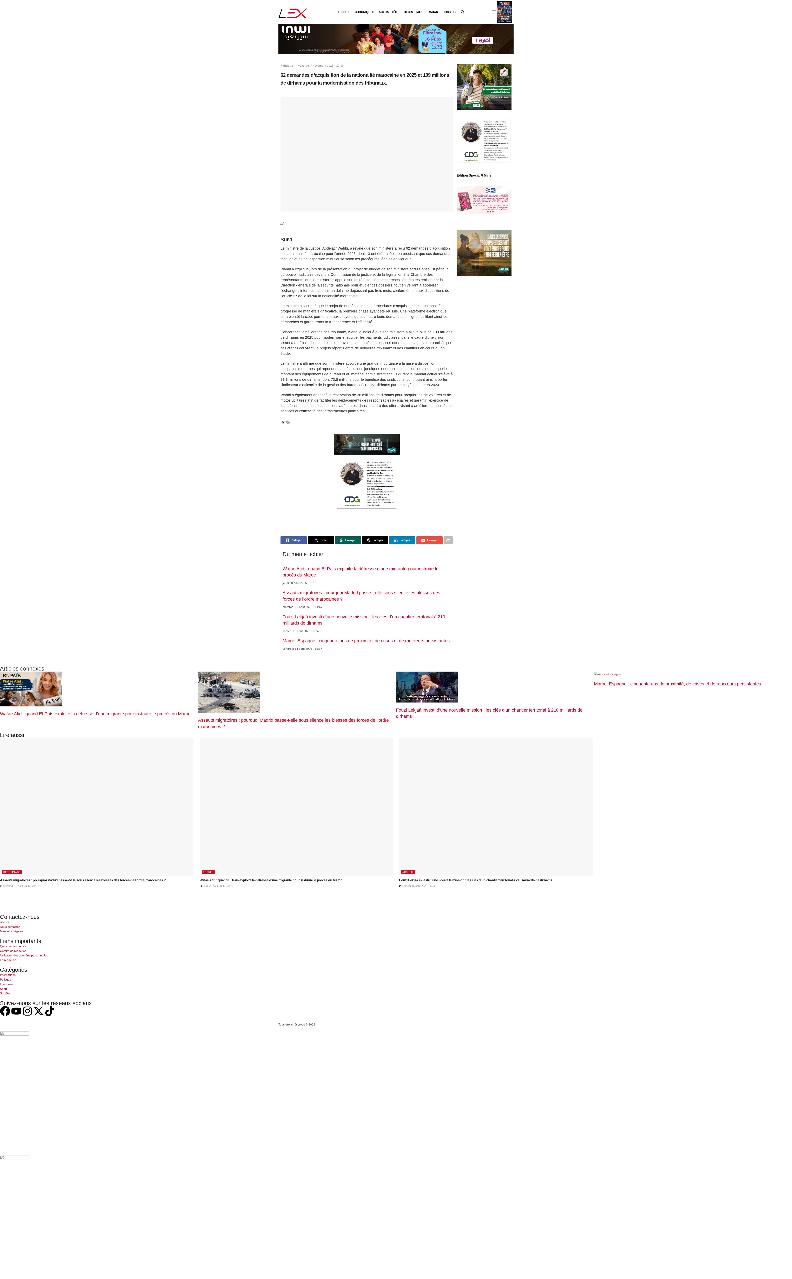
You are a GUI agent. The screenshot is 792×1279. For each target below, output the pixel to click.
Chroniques (364, 12)
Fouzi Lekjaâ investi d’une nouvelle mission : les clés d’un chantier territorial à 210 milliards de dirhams (475, 880)
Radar (433, 12)
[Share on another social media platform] (448, 540)
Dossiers (450, 12)
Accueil (343, 12)
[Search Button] (462, 12)
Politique (286, 65)
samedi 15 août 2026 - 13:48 (418, 886)
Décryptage (413, 12)
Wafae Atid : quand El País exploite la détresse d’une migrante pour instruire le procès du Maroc (95, 713)
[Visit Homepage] (294, 12)
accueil (208, 872)
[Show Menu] (494, 12)
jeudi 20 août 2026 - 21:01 (218, 886)
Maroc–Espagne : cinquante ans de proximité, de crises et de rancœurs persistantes (366, 640)
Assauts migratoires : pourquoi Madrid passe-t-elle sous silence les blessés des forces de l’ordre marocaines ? (83, 880)
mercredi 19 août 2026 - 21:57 (20, 886)
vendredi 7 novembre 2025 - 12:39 (321, 65)
